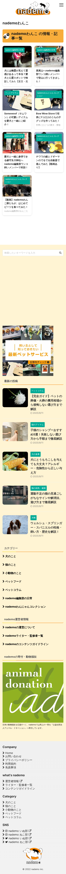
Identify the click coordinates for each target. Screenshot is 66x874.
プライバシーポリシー (18, 760)
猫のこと (10, 564)
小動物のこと (13, 573)
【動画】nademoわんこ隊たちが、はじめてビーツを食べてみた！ (16, 203)
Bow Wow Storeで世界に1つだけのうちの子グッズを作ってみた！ (48, 117)
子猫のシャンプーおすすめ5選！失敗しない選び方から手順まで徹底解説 (46, 434)
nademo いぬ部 (18, 831)
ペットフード (13, 581)
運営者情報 (12, 781)
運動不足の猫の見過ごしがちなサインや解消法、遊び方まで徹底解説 (46, 498)
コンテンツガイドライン (19, 788)
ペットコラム (13, 589)
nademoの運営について (20, 627)
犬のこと (10, 556)
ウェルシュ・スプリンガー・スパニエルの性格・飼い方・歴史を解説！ (46, 527)
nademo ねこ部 (18, 834)
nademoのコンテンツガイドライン (27, 644)
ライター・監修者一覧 (18, 784)
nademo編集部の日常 (18, 598)
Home (8, 753)
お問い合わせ (12, 756)
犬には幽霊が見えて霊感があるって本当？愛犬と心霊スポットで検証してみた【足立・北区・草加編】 (16, 77)
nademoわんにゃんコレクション (25, 606)
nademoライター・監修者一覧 (24, 635)
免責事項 (10, 767)
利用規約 (10, 763)
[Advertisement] (33, 290)
